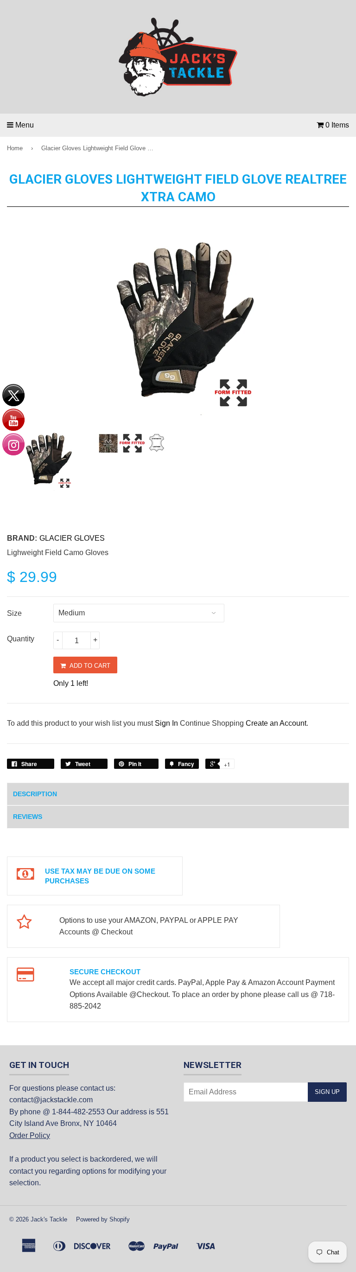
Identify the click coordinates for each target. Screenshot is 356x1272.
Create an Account (276, 723)
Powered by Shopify (103, 1219)
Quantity (20, 639)
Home (15, 148)
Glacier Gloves (72, 538)
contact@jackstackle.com (51, 1100)
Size (14, 613)
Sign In (166, 723)
